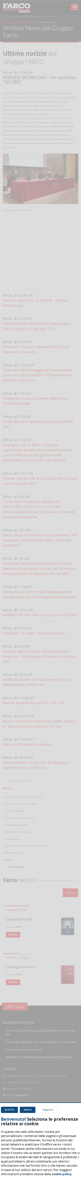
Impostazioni (47, 1109)
